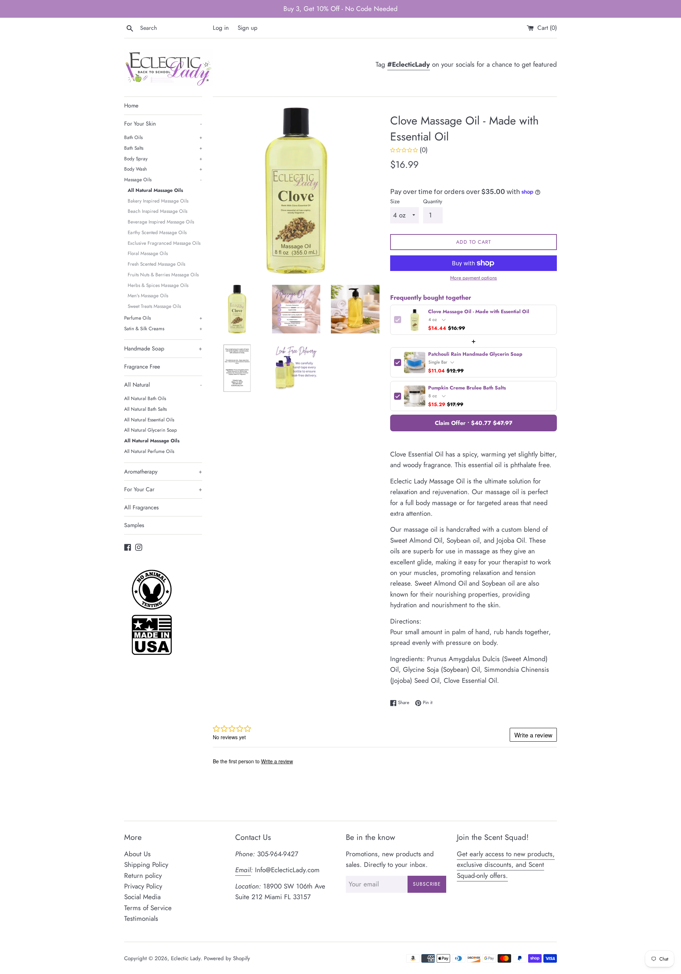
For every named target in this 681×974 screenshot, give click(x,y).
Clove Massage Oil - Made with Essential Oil (478, 312)
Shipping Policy (146, 864)
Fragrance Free (142, 367)
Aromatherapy (163, 471)
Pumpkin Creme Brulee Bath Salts (467, 388)
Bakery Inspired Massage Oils (158, 200)
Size (395, 201)
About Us (137, 854)
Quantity (432, 201)
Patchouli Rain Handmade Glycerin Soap (475, 354)
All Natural (162, 385)
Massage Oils (162, 179)
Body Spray (163, 158)
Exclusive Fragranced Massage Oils (164, 243)
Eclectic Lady (185, 958)
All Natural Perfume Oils (149, 451)
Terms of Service (148, 908)
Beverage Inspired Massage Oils (161, 221)
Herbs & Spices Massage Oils (158, 285)
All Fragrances (141, 507)
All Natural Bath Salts (145, 409)
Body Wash (163, 168)
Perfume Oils (163, 317)
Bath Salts (163, 147)
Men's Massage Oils (148, 295)
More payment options (473, 277)
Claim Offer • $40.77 (474, 423)
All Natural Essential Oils (149, 419)
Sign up (248, 27)
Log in (221, 27)
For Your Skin (162, 124)
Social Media (142, 897)
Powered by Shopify (227, 958)
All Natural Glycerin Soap (150, 429)
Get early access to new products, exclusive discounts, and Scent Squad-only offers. (506, 864)
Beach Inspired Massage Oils (157, 211)
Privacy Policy (143, 886)
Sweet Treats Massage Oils (154, 306)
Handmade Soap (163, 348)
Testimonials (141, 918)
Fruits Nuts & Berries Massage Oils (163, 274)
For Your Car (163, 489)
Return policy (143, 875)
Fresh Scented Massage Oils (156, 263)
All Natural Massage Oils (155, 190)
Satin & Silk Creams (163, 328)
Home (131, 105)
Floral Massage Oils (148, 253)
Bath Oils (163, 137)
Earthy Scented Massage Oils (157, 232)
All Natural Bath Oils (145, 398)
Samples (134, 525)
